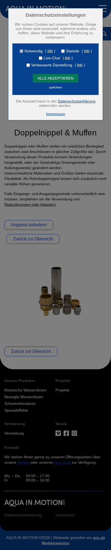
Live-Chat (52, 58)
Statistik (72, 51)
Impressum (55, 114)
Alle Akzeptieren (56, 78)
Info (50, 51)
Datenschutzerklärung (76, 101)
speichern (55, 87)
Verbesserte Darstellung (51, 65)
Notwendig (34, 51)
